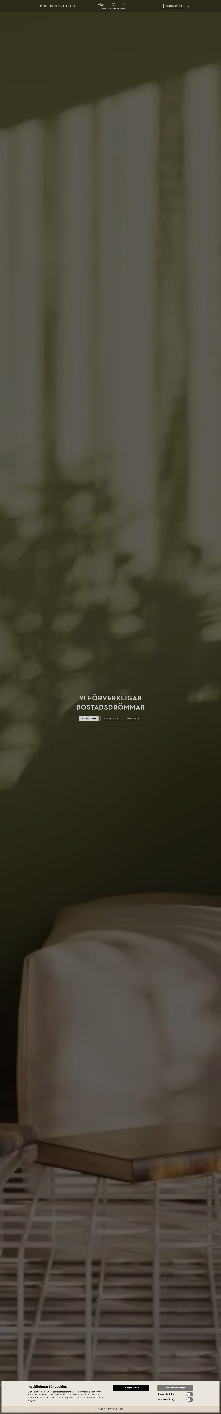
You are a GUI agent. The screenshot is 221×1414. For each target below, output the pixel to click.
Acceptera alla (131, 1387)
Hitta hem (42, 6)
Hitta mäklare (56, 6)
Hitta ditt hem (89, 718)
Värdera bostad (174, 6)
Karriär (70, 6)
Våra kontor (133, 718)
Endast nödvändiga (175, 1387)
